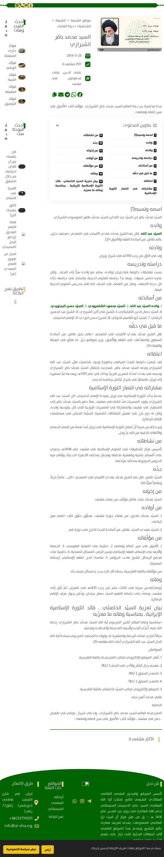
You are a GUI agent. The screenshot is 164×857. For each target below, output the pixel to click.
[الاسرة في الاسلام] (22, 193)
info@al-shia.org (18, 826)
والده (149, 142)
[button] (80, 94)
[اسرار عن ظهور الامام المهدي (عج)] (22, 264)
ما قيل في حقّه (142, 173)
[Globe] (17, 5)
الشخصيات (84, 26)
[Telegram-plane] (89, 801)
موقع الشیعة (81, 20)
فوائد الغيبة (12, 77)
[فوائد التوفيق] (22, 101)
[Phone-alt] (21, 5)
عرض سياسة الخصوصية (21, 849)
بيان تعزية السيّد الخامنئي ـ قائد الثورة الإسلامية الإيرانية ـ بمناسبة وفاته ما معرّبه (79, 186)
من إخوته (92, 150)
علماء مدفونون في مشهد (66, 78)
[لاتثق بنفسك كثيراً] (22, 210)
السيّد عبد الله (151, 233)
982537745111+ (20, 818)
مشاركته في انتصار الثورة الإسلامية (133, 191)
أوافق (48, 849)
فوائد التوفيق (10, 101)
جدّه (95, 143)
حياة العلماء (65, 26)
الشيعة (61, 20)
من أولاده (92, 158)
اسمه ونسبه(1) (143, 135)
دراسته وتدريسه (142, 158)
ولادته (149, 150)
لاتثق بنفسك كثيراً (11, 210)
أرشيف (6, 28)
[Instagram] (82, 801)
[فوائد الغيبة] (22, 77)
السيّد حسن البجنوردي (67, 306)
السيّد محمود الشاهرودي (106, 306)
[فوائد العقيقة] (22, 89)
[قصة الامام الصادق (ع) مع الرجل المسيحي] (22, 235)
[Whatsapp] (75, 801)
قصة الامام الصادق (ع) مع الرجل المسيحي (9, 235)
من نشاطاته (90, 135)
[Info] (30, 5)
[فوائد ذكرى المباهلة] (22, 51)
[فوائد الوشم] (22, 65)
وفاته (94, 173)
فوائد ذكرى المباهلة (10, 50)
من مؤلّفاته (90, 166)
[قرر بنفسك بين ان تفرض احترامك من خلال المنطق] (22, 166)
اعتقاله (148, 181)
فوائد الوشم (11, 65)
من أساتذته (145, 165)
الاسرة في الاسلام (11, 193)
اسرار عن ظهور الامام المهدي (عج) (10, 263)
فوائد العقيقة (10, 89)
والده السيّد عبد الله (144, 306)
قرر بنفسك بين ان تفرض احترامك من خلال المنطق (10, 166)
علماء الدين (72, 72)
